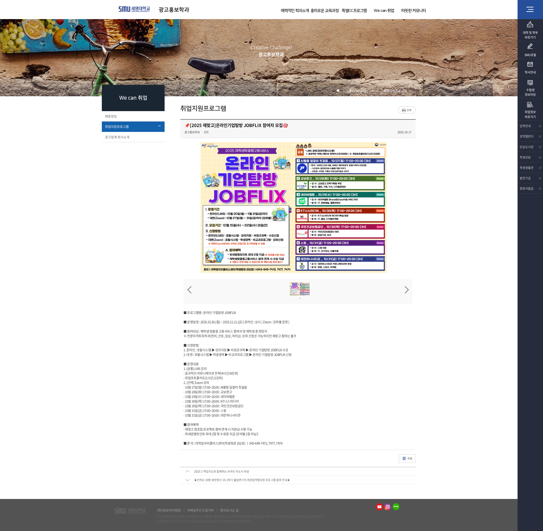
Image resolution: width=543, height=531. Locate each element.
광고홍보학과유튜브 (379, 506)
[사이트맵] (530, 9)
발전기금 (525, 178)
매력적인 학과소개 (295, 10)
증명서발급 (526, 188)
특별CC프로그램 (354, 10)
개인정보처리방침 (169, 510)
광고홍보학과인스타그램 (387, 506)
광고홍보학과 (175, 10)
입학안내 (525, 126)
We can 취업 (384, 10)
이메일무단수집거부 (200, 510)
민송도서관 (526, 147)
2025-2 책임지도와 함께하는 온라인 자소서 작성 (221, 471)
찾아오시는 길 (229, 510)
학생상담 (525, 157)
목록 (409, 458)
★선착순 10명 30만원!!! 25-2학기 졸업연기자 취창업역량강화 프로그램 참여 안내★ (242, 480)
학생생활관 (526, 167)
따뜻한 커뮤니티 (413, 10)
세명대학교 (134, 9)
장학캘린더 (526, 136)
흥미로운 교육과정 (325, 10)
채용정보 (111, 116)
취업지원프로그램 (117, 126)
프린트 (407, 110)
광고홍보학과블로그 (396, 506)
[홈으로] (337, 90)
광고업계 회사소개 (117, 137)
